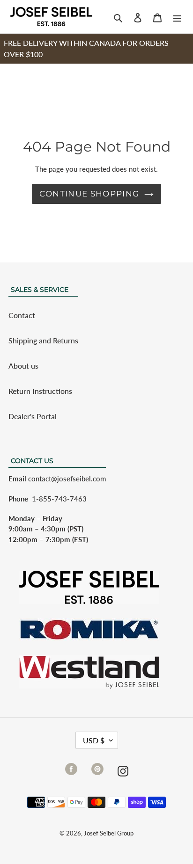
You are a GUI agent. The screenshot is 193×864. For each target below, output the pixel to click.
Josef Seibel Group (109, 833)
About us (23, 365)
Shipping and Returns (43, 340)
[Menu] (177, 17)
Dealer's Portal (32, 416)
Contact (21, 315)
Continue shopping (89, 193)
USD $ (93, 740)
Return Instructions (40, 390)
